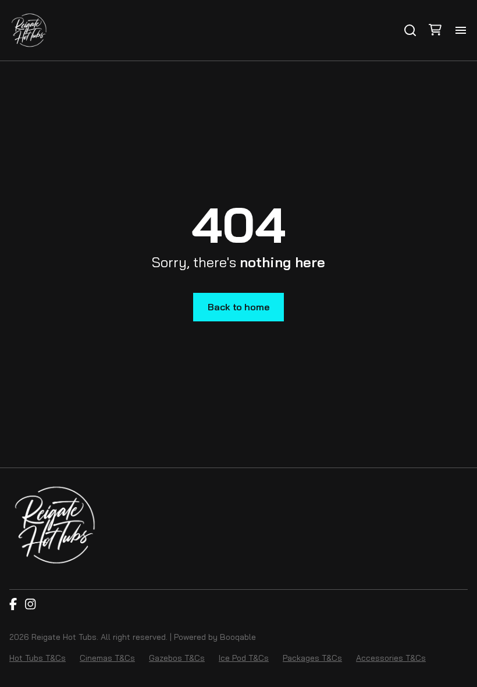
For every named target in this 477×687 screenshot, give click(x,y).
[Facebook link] (13, 605)
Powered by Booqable (215, 637)
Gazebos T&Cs (177, 658)
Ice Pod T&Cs (244, 658)
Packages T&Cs (312, 658)
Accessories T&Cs (391, 658)
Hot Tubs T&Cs (37, 658)
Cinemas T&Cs (107, 658)
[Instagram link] (30, 605)
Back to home (238, 307)
